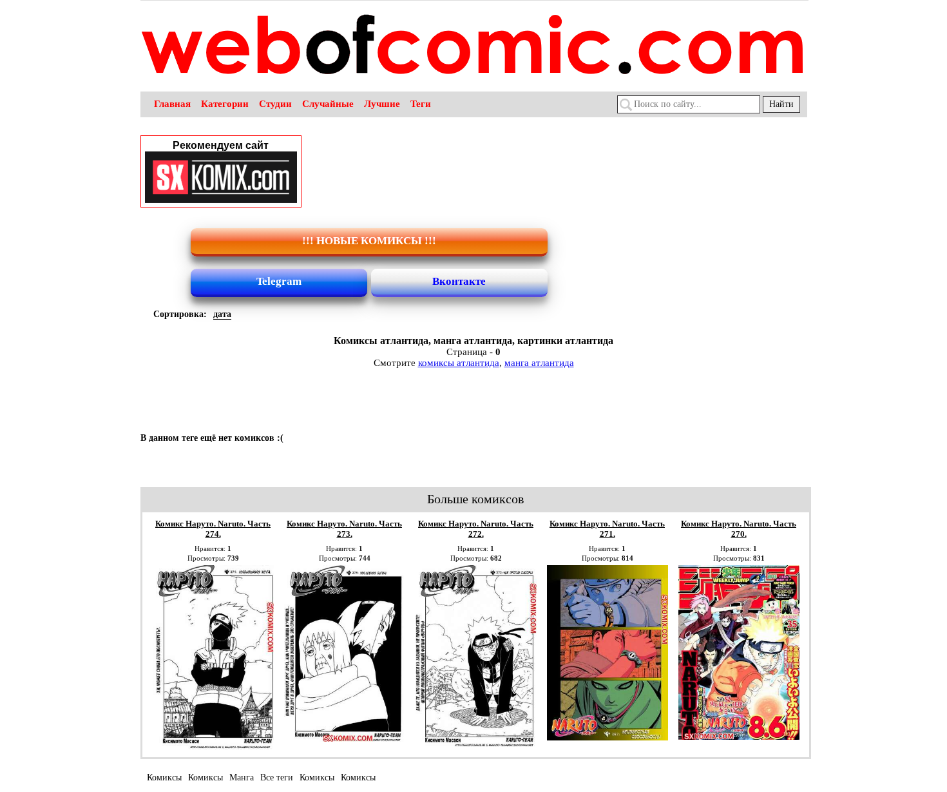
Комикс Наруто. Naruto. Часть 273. (344, 529)
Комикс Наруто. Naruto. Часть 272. (475, 529)
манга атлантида (539, 363)
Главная (172, 104)
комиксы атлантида (458, 363)
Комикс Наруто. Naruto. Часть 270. (738, 529)
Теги (420, 104)
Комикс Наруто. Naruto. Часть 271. (607, 529)
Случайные (328, 104)
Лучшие (382, 104)
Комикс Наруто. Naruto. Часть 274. (213, 529)
